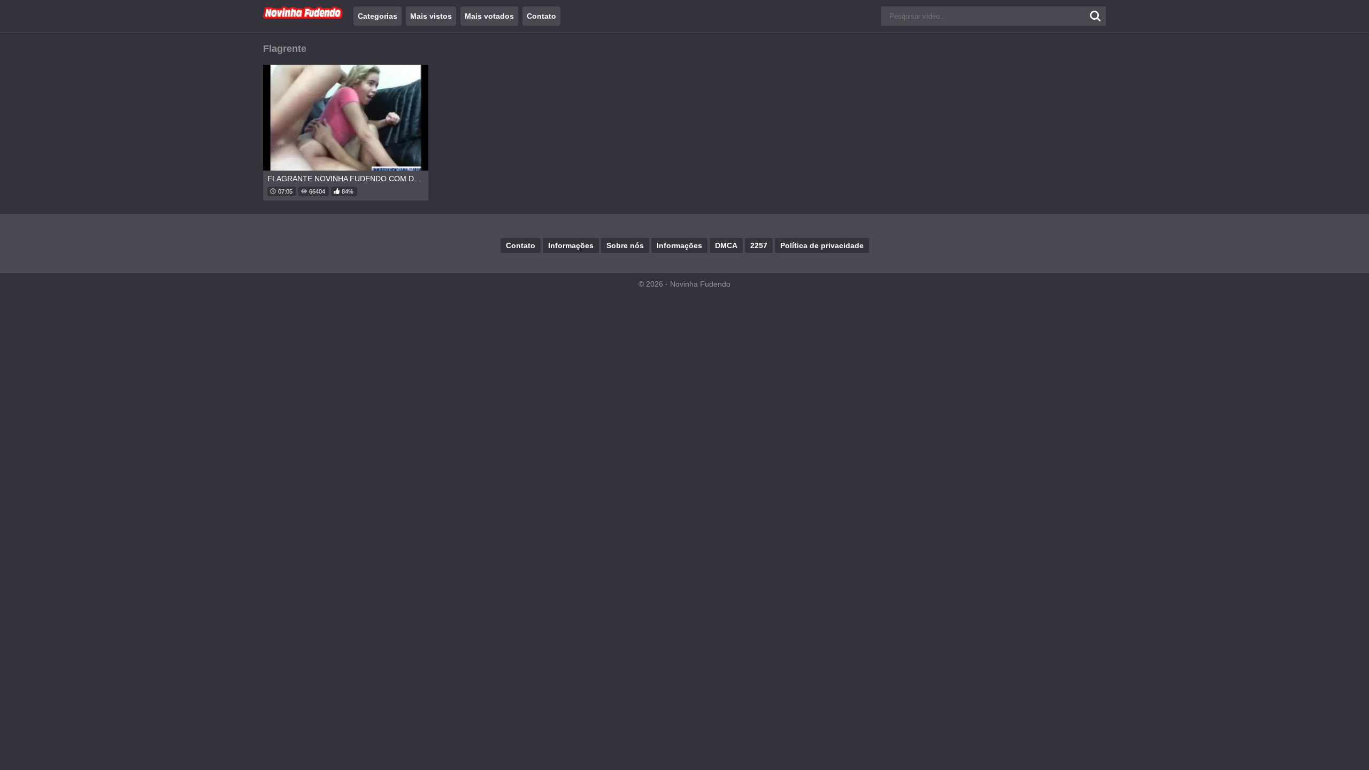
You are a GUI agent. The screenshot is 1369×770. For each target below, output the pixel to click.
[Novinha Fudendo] (303, 16)
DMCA (726, 245)
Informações (571, 245)
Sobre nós (625, 245)
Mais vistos (431, 16)
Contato (541, 16)
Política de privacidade (822, 245)
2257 (758, 245)
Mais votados (489, 16)
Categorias (377, 16)
